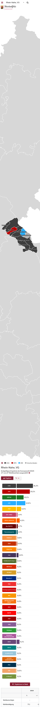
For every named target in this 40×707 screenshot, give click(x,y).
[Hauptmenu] (2, 2)
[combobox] (15, 2)
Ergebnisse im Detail (21, 684)
